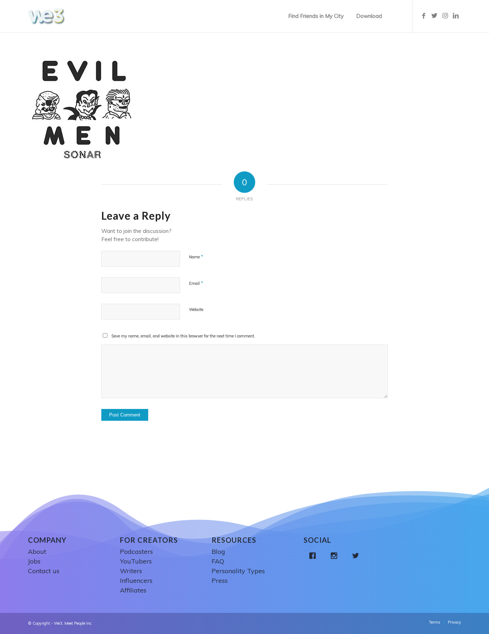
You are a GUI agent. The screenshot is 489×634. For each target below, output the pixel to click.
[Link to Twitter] (434, 15)
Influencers (136, 580)
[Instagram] (336, 556)
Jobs (34, 561)
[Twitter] (357, 556)
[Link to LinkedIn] (455, 15)
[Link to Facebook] (423, 15)
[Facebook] (314, 556)
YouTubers (136, 561)
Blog (218, 551)
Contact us (43, 571)
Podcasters (136, 551)
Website (196, 309)
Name (196, 256)
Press (220, 580)
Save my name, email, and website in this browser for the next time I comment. (183, 335)
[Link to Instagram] (445, 15)
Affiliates (133, 590)
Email (196, 283)
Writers (131, 571)
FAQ (218, 561)
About (37, 551)
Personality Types (238, 571)
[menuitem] (316, 16)
